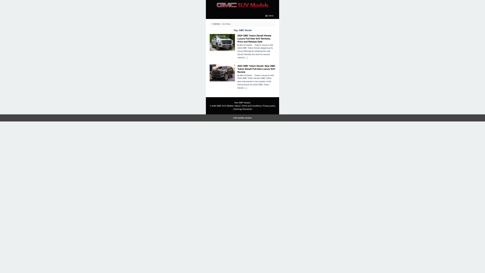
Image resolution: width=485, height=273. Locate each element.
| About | (237, 105)
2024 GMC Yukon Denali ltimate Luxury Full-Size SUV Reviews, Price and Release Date (254, 38)
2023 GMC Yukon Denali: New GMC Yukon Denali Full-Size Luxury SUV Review (256, 69)
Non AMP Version (243, 102)
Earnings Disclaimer (242, 109)
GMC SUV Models (225, 105)
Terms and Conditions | (251, 105)
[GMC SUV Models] (242, 4)
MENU (271, 16)
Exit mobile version (242, 118)
